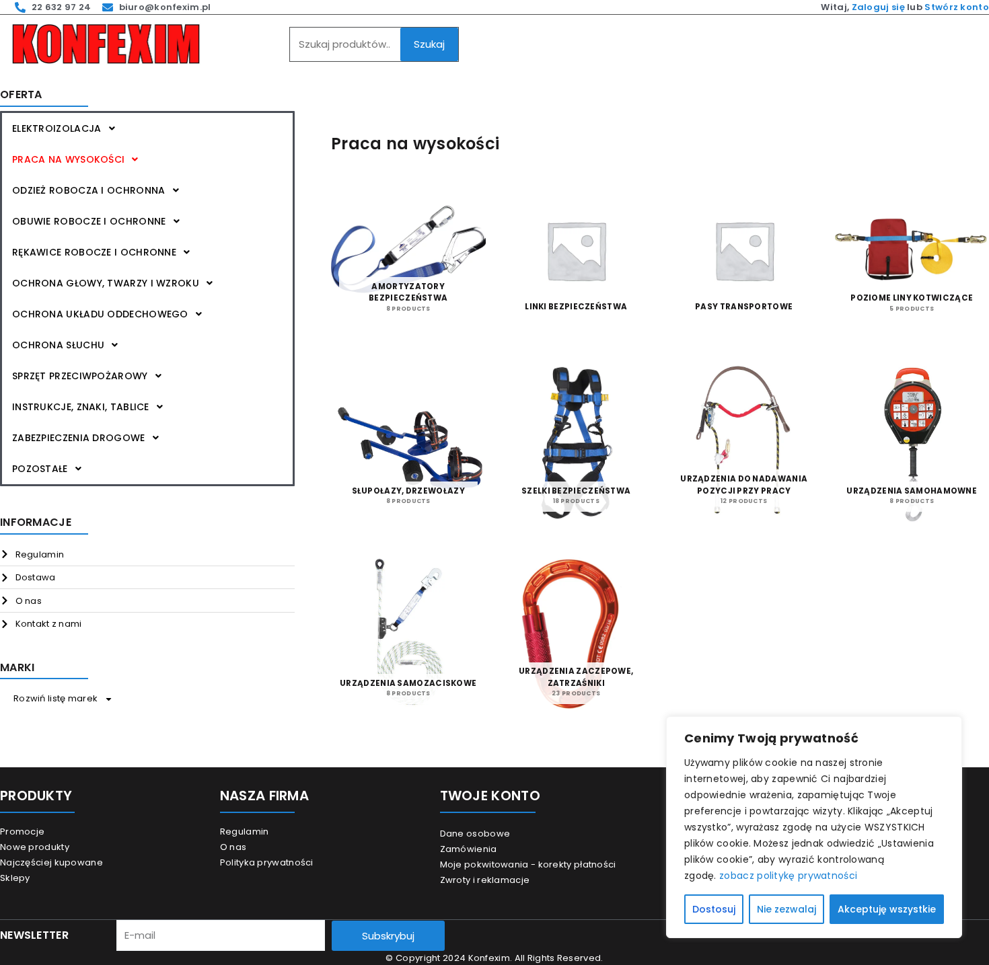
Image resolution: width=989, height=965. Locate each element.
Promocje (22, 831)
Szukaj (429, 44)
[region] (814, 827)
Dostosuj (713, 909)
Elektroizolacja (57, 128)
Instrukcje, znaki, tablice (80, 407)
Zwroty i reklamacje (485, 880)
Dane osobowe (475, 833)
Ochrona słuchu (58, 345)
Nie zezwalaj (786, 909)
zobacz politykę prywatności (788, 875)
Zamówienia (468, 849)
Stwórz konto (956, 7)
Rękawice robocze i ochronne (94, 252)
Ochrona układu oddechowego (100, 314)
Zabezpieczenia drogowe (78, 438)
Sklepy (15, 878)
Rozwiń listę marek (55, 698)
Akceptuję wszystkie (887, 909)
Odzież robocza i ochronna (89, 190)
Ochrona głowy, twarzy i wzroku (105, 283)
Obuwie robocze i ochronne (89, 221)
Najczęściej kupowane (51, 862)
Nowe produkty (34, 847)
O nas (233, 847)
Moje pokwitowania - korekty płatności (528, 864)
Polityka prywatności (267, 862)
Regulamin (244, 831)
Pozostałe (40, 468)
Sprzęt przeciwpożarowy (80, 376)
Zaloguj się (878, 7)
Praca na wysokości (68, 159)
